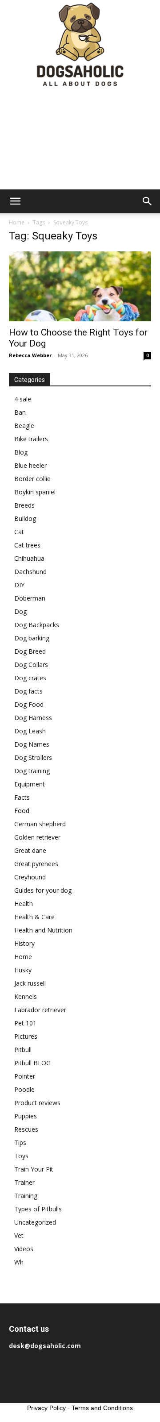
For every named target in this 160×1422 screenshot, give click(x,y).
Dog (20, 611)
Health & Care (34, 917)
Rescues (26, 1129)
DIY (19, 585)
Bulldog (25, 518)
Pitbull (23, 1049)
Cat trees (27, 545)
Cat (19, 532)
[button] (15, 201)
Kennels (25, 996)
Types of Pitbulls (38, 1209)
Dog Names (31, 744)
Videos (23, 1249)
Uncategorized (35, 1222)
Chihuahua (29, 558)
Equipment (29, 784)
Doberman (29, 598)
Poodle (24, 1089)
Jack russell (30, 983)
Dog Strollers (33, 757)
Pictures (25, 1036)
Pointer (24, 1076)
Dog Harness (33, 717)
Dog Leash (30, 731)
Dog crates (30, 678)
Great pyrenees (36, 863)
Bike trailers (31, 439)
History (24, 943)
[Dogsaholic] (80, 45)
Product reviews (37, 1102)
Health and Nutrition (43, 930)
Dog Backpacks (36, 624)
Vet (19, 1235)
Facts (22, 797)
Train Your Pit (33, 1169)
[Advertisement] (80, 140)
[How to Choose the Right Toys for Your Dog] (80, 286)
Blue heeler (30, 465)
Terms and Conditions (102, 1407)
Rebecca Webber (30, 355)
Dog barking (31, 638)
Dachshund (30, 571)
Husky (23, 970)
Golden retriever (37, 837)
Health (23, 903)
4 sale (22, 399)
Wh (19, 1262)
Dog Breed (30, 651)
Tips (20, 1142)
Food (21, 810)
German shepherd (40, 824)
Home (16, 222)
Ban (20, 412)
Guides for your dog (43, 890)
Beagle (24, 425)
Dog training (32, 771)
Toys (21, 1156)
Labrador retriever (40, 1010)
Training (25, 1195)
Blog (21, 452)
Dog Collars (31, 664)
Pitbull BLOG (32, 1063)
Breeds (24, 505)
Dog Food (29, 704)
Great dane (30, 850)
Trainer (24, 1182)
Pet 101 (25, 1023)
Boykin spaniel (35, 492)
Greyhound (30, 877)
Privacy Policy (46, 1407)
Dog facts (28, 691)
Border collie (32, 478)
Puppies (25, 1116)
